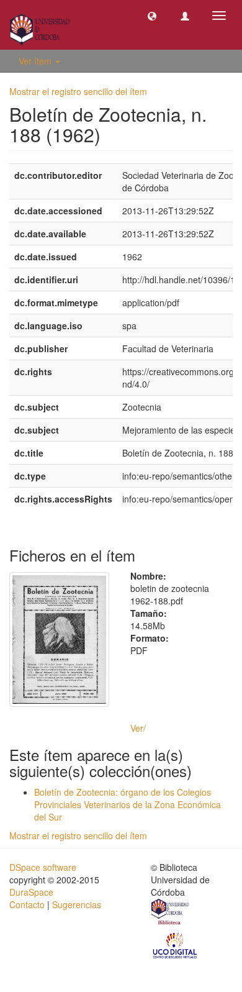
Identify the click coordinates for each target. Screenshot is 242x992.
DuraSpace (31, 892)
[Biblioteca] (170, 913)
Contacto (27, 904)
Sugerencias (76, 904)
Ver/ (138, 728)
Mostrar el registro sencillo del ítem (78, 91)
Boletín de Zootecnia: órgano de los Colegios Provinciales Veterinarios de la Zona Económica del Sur (127, 804)
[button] (152, 15)
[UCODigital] (175, 944)
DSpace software (42, 867)
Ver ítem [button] (36, 61)
